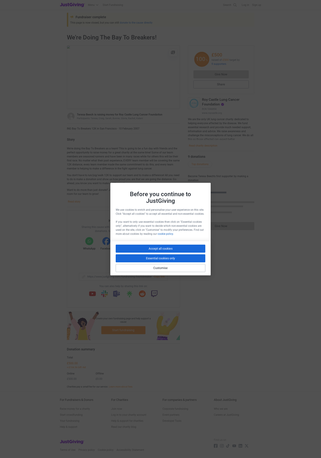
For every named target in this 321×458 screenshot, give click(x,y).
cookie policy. (166, 233)
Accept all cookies (161, 248)
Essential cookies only (160, 258)
